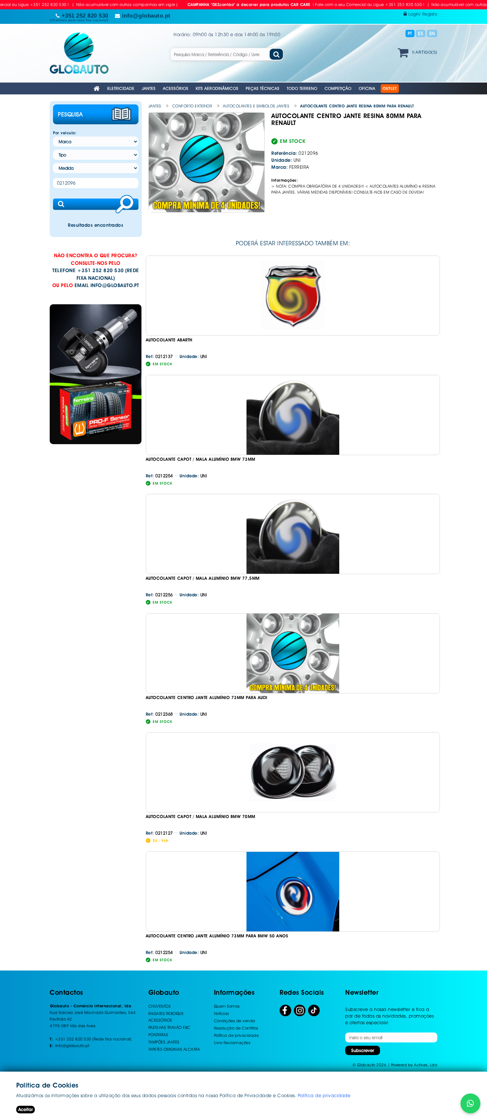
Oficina (367, 88)
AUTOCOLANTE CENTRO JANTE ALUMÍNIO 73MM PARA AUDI (206, 697)
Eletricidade (121, 88)
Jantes (149, 88)
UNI (193, 356)
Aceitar (25, 1109)
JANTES (154, 105)
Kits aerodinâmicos (217, 88)
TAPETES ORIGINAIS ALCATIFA (174, 1049)
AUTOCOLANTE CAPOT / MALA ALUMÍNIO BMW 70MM (200, 816)
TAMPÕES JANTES (164, 1041)
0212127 (159, 833)
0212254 (159, 475)
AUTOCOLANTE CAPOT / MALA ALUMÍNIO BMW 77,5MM (203, 578)
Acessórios (176, 88)
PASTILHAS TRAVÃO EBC (169, 1027)
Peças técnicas (263, 88)
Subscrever (362, 1050)
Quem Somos (227, 1006)
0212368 (159, 714)
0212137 (159, 356)
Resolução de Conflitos (236, 1028)
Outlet (390, 88)
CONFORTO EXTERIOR (192, 105)
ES (420, 33)
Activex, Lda (425, 1064)
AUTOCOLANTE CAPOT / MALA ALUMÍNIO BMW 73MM (200, 459)
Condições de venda (234, 1020)
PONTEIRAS (158, 1034)
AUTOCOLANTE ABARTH (169, 339)
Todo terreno (302, 88)
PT (410, 33)
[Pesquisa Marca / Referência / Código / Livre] (276, 54)
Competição (338, 88)
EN (432, 33)
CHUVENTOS (159, 1006)
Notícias (221, 1013)
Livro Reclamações (232, 1042)
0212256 (159, 594)
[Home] (96, 89)
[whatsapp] (470, 1103)
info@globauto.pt (114, 285)
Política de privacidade (236, 1035)
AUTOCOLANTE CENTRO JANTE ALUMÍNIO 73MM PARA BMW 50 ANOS (217, 935)
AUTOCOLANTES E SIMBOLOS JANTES (256, 105)
